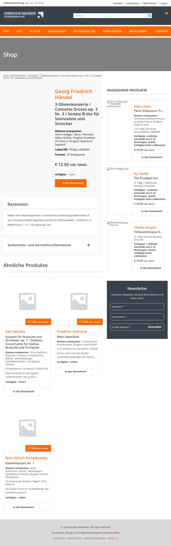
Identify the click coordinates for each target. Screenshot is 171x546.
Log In (164, 3)
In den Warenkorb (72, 183)
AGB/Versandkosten (95, 538)
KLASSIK (35, 31)
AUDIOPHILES (57, 31)
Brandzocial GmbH (109, 532)
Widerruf (113, 538)
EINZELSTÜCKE (112, 31)
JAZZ (19, 31)
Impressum (133, 3)
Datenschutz (75, 538)
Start (6, 75)
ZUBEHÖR (161, 31)
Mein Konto (150, 3)
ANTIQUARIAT (138, 31)
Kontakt (118, 3)
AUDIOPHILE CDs (84, 31)
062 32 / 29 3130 (34, 3)
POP (6, 31)
